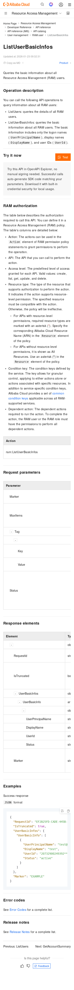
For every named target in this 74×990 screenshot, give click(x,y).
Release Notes (20, 932)
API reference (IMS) (18, 31)
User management (17, 35)
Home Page (10, 23)
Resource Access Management (38, 23)
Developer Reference (19, 27)
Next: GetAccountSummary (53, 946)
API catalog (39, 31)
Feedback (43, 966)
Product (63, 62)
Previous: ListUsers (15, 946)
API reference (43, 27)
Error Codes (18, 910)
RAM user (37, 35)
